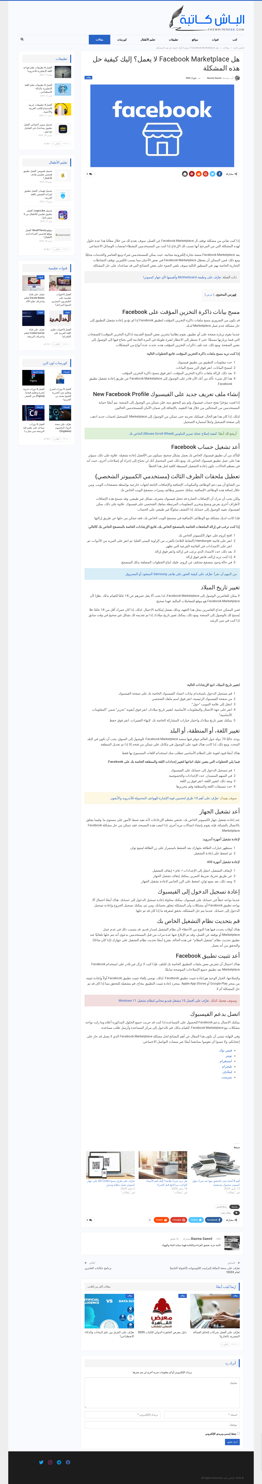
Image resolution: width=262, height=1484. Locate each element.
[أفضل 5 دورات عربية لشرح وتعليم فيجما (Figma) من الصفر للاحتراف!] (33, 378)
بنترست (227, 1077)
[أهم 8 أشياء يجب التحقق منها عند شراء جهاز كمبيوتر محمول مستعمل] (215, 1165)
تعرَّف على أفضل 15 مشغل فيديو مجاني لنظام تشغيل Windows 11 (164, 1000)
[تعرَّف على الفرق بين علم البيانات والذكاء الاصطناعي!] (109, 1311)
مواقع (195, 39)
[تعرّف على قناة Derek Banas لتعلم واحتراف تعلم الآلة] (33, 283)
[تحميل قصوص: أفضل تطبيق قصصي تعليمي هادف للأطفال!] (63, 175)
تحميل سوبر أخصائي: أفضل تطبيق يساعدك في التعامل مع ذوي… (38, 128)
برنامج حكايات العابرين (98, 1268)
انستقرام (226, 1061)
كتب (234, 39)
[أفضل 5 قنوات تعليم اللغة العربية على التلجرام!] (60, 318)
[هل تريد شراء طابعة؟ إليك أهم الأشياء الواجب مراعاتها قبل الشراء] (163, 1165)
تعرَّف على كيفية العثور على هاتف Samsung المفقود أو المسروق (169, 574)
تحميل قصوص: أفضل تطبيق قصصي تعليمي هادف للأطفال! (37, 174)
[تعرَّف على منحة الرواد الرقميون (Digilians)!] (60, 413)
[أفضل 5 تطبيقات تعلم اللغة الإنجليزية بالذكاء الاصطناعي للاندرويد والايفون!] (63, 89)
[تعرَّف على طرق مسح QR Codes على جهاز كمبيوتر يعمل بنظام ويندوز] (110, 1165)
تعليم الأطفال (148, 39)
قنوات (215, 39)
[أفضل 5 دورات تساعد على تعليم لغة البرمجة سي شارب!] (33, 413)
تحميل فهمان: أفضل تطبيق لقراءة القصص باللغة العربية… (38, 194)
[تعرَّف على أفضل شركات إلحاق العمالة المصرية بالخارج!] (215, 1311)
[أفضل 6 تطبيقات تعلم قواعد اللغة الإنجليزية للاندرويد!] (63, 72)
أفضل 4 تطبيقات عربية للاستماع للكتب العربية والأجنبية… (40, 108)
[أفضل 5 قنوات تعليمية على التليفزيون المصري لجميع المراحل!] (60, 283)
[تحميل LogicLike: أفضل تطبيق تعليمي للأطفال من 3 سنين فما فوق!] (63, 215)
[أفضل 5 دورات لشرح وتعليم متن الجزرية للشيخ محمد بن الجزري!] (60, 378)
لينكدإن (227, 1072)
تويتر (229, 1056)
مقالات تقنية (226, 1213)
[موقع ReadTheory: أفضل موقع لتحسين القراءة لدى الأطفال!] (63, 235)
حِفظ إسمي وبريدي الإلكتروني (220, 1433)
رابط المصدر (221, 1207)
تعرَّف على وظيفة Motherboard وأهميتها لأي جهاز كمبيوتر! (182, 277)
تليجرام (227, 1066)
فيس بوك (225, 1050)
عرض (209, 294)
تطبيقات (173, 39)
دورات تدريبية (38, 372)
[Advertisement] (162, 209)
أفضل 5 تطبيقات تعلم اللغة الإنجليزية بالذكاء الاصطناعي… (38, 88)
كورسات (122, 39)
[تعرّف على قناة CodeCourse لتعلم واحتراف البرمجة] (33, 318)
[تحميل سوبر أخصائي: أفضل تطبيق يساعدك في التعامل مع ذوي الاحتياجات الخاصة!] (63, 129)
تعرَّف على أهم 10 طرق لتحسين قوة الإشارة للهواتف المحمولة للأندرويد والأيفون (164, 798)
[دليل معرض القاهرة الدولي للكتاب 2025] (162, 1311)
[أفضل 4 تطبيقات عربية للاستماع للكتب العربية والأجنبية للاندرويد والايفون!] (63, 109)
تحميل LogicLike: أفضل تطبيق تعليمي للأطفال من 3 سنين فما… (38, 214)
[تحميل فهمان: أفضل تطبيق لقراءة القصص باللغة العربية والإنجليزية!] (63, 195)
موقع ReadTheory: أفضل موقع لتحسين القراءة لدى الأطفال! (38, 234)
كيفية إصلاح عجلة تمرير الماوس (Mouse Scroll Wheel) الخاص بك (173, 433)
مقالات (99, 39)
